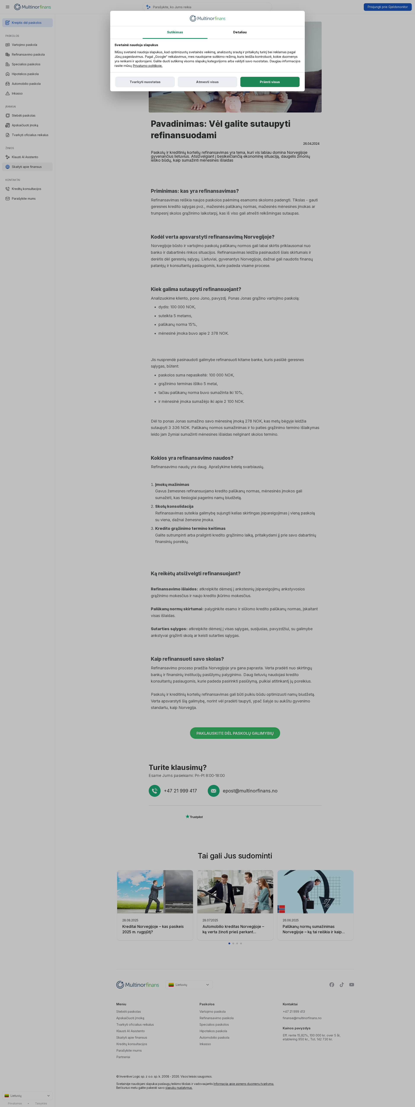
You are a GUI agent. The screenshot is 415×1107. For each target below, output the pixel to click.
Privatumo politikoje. (148, 66)
